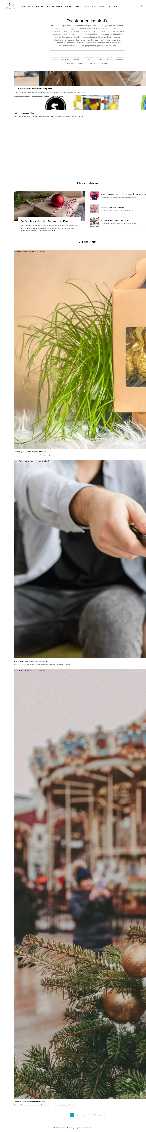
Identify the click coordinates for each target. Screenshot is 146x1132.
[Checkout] (137, 6)
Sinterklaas (119, 59)
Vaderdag (81, 63)
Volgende (97, 1115)
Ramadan (109, 59)
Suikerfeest (70, 63)
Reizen (101, 6)
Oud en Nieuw (89, 59)
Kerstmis (54, 59)
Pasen (100, 59)
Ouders (59, 6)
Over (109, 6)
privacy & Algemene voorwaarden (80, 1128)
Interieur (68, 6)
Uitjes (94, 6)
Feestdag (85, 6)
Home (24, 6)
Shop (116, 6)
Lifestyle (39, 6)
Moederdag (76, 59)
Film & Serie (50, 6)
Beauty (30, 6)
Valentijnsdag (93, 63)
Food (77, 6)
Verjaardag (104, 63)
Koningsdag (65, 59)
